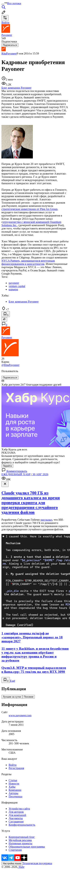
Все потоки (14, 3)
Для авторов (16, 811)
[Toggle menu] (2, 4)
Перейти (7, 466)
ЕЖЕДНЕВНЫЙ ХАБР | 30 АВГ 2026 (24, 474)
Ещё (12, 680)
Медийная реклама (20, 840)
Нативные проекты (20, 843)
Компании (15, 789)
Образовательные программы (27, 846)
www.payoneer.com (20, 715)
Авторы (13, 793)
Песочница (15, 796)
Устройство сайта (19, 808)
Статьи (13, 780)
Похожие (28, 696)
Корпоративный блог (22, 836)
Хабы (12, 786)
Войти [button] (5, 22)
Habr (21, 866)
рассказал (46, 519)
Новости (14, 783)
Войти (13, 764)
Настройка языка (12, 863)
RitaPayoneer (9, 53)
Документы (16, 818)
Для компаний (17, 815)
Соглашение (16, 821)
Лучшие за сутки (12, 696)
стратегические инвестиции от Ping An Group (29, 209)
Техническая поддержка (37, 863)
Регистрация (16, 768)
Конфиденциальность (22, 824)
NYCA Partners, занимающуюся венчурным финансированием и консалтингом (28, 262)
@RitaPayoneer (10, 365)
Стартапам (15, 849)
